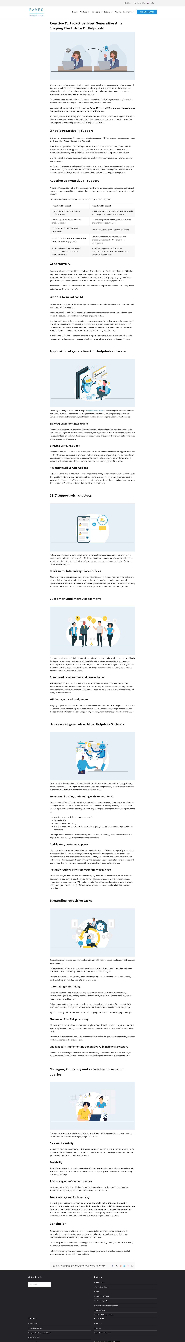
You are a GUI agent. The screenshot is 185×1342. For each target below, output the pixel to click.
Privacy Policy (100, 1282)
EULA (97, 1292)
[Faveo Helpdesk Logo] (36, 9)
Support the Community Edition (40, 1333)
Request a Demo (35, 1337)
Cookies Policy (100, 1310)
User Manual (34, 1323)
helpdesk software (95, 410)
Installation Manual (36, 1328)
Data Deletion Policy (102, 1296)
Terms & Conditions (102, 1287)
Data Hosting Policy (101, 1301)
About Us (98, 1323)
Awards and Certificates (103, 1333)
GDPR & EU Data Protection (104, 1315)
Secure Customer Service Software (106, 1306)
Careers (98, 1328)
